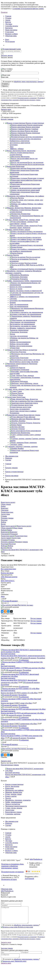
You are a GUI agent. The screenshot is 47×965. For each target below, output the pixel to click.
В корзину (14, 601)
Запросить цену (20, 961)
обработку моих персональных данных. (28, 82)
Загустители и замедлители (20, 143)
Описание (4, 534)
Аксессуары (5, 538)
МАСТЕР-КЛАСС (8, 581)
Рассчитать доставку (25, 605)
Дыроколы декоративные (19, 330)
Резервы (13, 302)
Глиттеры (13, 298)
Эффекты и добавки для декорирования (24, 296)
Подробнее (41, 658)
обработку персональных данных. (26, 925)
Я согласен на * (21, 925)
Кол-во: (4, 603)
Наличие (4, 544)
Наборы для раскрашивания (20, 342)
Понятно (4, 12)
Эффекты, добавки (17, 149)
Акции (7, 20)
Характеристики (7, 536)
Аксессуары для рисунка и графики (23, 411)
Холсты (8, 798)
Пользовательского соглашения (26, 98)
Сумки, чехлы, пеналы (13, 808)
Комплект (4, 532)
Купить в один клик (25, 927)
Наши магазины (11, 30)
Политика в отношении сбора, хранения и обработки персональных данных (12, 866)
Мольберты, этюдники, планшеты (18, 800)
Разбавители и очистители (19, 141)
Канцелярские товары (13, 812)
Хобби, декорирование (13, 802)
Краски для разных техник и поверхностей (26, 291)
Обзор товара (6, 528)
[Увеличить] (23, 552)
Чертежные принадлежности (16, 806)
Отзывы (8, 18)
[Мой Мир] (8, 611)
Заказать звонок (7, 55)
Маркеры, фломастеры (13, 792)
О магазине (9, 32)
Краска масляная (7, 573)
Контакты (9, 28)
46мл (3, 596)
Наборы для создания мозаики (21, 346)
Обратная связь (11, 36)
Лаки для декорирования (19, 304)
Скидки (8, 460)
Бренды (8, 22)
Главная (8, 16)
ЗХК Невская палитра (9, 577)
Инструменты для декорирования (22, 324)
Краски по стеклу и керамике (21, 287)
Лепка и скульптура (12, 804)
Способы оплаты (11, 26)
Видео (3, 548)
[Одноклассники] (5, 611)
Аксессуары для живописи (20, 409)
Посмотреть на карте (9, 879)
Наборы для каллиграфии (19, 344)
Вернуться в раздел (8, 526)
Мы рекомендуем (11, 456)
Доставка (8, 24)
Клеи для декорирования (19, 306)
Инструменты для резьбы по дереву (23, 326)
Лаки (11, 147)
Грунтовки (14, 145)
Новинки (8, 458)
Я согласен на (23, 82)
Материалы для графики (14, 790)
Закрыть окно (6, 109)
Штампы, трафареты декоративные (23, 328)
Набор (3, 530)
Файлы (3, 546)
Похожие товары (7, 542)
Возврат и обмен (11, 34)
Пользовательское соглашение (12, 872)
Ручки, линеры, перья (13, 794)
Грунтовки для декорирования (21, 300)
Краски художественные (14, 784)
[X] (11, 611)
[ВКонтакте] (2, 611)
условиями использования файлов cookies (28, 9)
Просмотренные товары (10, 765)
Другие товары (36, 618)
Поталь (12, 334)
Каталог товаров (7, 119)
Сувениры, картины (12, 814)
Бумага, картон (11, 796)
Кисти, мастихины (12, 786)
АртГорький (29, 878)
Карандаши (9, 788)
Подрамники (14, 413)
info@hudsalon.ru (36, 859)
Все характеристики (8, 569)
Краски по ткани (16, 289)
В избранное (24, 660)
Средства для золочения (19, 336)
